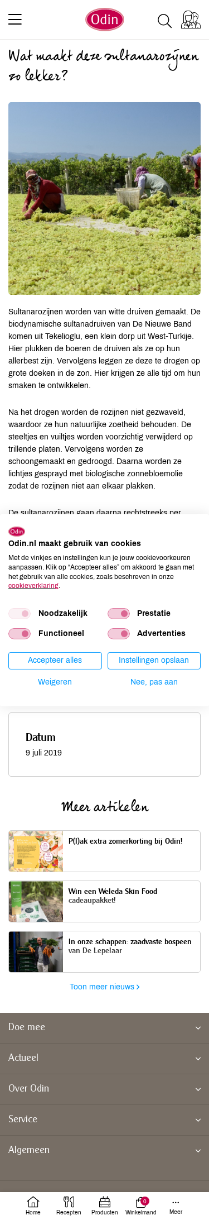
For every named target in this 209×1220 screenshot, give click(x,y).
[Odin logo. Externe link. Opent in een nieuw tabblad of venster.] (16, 531)
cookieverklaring (33, 586)
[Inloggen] (191, 19)
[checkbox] (19, 613)
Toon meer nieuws (103, 987)
